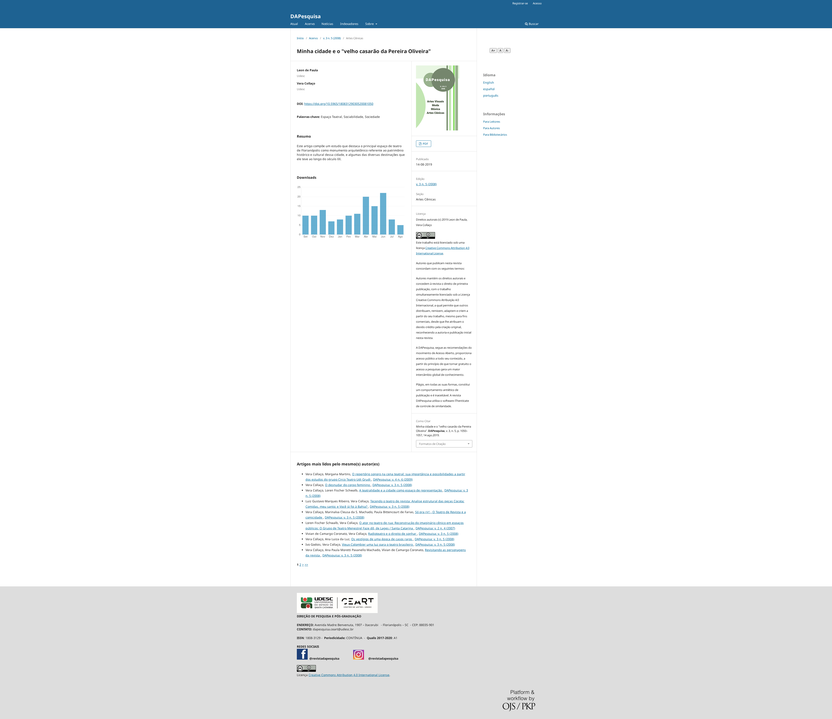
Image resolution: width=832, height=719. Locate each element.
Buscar (533, 24)
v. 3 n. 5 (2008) (332, 38)
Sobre (370, 24)
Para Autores (491, 128)
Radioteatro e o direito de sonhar (392, 534)
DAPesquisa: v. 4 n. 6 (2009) (393, 479)
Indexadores (349, 24)
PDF (425, 144)
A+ (493, 50)
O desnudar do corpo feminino (348, 485)
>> (306, 565)
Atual (294, 24)
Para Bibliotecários (495, 135)
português (490, 95)
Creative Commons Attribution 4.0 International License (349, 675)
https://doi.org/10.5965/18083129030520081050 (338, 104)
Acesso (537, 3)
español (489, 89)
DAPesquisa (305, 16)
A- (507, 50)
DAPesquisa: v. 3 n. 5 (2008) (392, 485)
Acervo (310, 24)
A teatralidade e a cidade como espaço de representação (401, 490)
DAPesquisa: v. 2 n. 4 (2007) (435, 528)
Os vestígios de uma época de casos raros (382, 539)
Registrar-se (520, 3)
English (488, 82)
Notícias (327, 24)
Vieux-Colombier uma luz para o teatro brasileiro (378, 544)
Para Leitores (491, 122)
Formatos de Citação (432, 444)
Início (300, 38)
